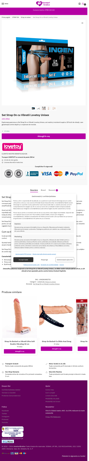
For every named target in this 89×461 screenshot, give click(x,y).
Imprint (61, 264)
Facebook (5, 411)
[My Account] (79, 3)
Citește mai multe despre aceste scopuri (44, 254)
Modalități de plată (52, 399)
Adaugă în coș (44, 136)
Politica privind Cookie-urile (32, 264)
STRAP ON (15, 17)
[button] (83, 3)
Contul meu (49, 390)
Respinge (44, 260)
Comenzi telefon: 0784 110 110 (43, 10)
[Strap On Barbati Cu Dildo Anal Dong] (56, 317)
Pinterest (5, 419)
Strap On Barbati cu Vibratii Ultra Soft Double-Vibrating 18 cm (20, 342)
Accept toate (23, 260)
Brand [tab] (43, 190)
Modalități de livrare (52, 401)
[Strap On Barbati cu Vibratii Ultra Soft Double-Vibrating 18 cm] (19, 317)
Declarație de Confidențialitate (49, 264)
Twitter (4, 414)
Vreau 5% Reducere (52, 417)
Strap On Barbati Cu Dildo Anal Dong (56, 341)
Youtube (5, 422)
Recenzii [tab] (53, 190)
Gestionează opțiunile (65, 260)
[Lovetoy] (12, 147)
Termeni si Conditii (9, 393)
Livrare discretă (51, 396)
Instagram (5, 416)
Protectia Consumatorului (11, 396)
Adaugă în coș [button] (19, 351)
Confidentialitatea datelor (11, 390)
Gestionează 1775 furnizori (23, 254)
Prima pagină (6, 17)
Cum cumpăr (50, 393)
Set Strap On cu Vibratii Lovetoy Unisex (46, 284)
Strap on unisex (26, 17)
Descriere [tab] (34, 190)
